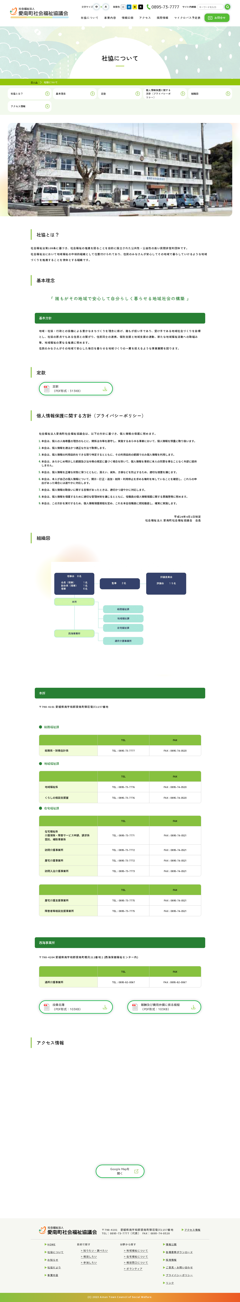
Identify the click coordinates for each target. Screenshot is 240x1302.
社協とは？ (17, 93)
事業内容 (110, 18)
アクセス (145, 18)
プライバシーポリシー (179, 1275)
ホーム (34, 82)
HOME (51, 1244)
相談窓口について (136, 1262)
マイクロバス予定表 (187, 18)
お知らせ (52, 1260)
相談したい (89, 1256)
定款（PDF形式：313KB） (67, 389)
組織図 (195, 93)
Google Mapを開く (120, 1171)
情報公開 (128, 18)
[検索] (227, 7)
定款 (103, 93)
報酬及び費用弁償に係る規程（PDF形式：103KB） (160, 1007)
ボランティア (133, 1268)
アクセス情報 (18, 106)
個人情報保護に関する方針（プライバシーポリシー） (158, 93)
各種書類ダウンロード (179, 1252)
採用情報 (162, 18)
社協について (90, 18)
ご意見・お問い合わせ (179, 1267)
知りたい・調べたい (94, 1250)
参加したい (89, 1262)
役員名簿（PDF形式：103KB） (67, 1007)
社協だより (54, 1267)
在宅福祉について (136, 1256)
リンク (170, 1283)
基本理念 (61, 93)
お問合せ (220, 18)
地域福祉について (136, 1250)
